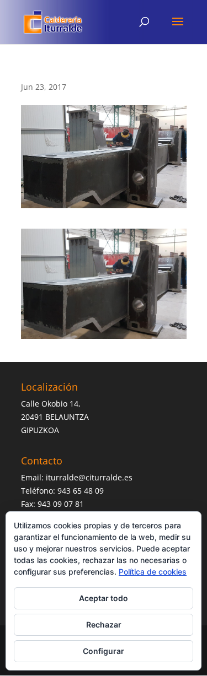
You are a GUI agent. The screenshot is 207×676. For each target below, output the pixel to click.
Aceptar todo (103, 598)
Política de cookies (153, 571)
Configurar (103, 651)
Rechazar (103, 624)
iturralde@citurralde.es (89, 477)
